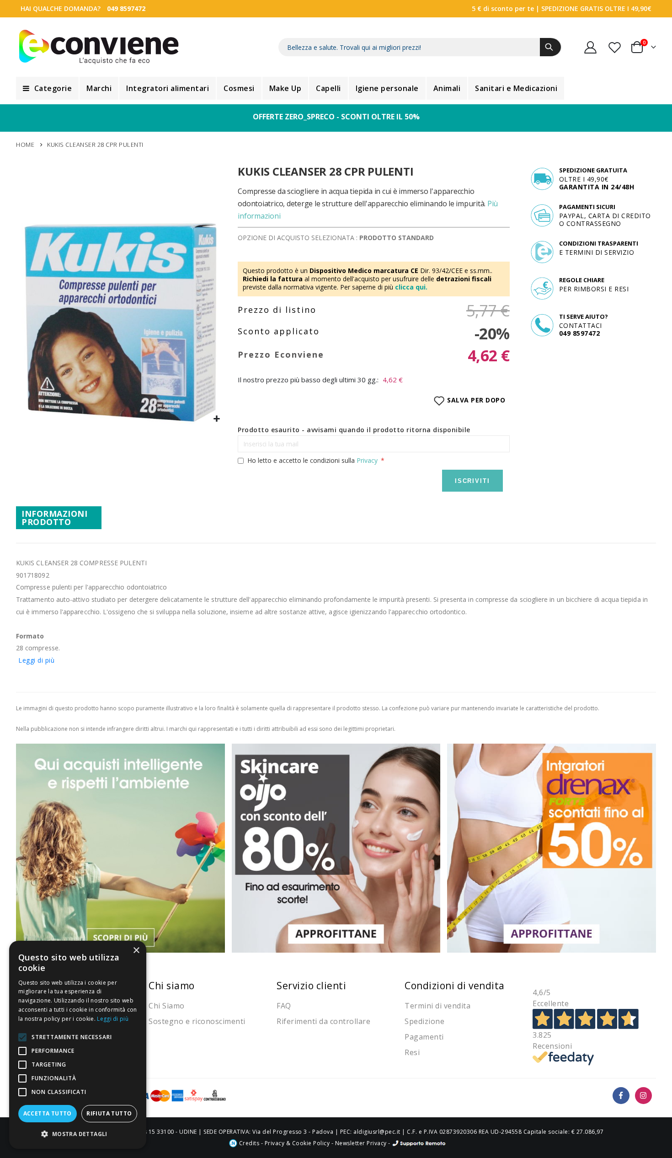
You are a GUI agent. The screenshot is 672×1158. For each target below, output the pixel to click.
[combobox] (420, 47)
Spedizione (424, 1021)
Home (25, 144)
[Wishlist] (615, 47)
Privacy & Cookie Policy (297, 1143)
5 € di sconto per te (503, 8)
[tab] (58, 517)
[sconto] (336, 847)
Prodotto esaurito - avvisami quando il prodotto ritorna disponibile (354, 429)
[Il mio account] (590, 47)
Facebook (621, 1095)
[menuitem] (47, 88)
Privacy (367, 460)
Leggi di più (36, 660)
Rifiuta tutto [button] (109, 1113)
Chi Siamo (167, 1006)
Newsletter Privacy (361, 1143)
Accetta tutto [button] (47, 1113)
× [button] (136, 950)
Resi (412, 1052)
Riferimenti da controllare (323, 1021)
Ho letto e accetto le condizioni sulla (312, 460)
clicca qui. (411, 287)
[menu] (336, 88)
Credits (248, 1143)
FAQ (284, 1006)
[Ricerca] (550, 47)
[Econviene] (99, 47)
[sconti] (551, 847)
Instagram (643, 1095)
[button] (217, 419)
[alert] (77, 1045)
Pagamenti (424, 1037)
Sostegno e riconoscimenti (197, 1021)
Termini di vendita (437, 1006)
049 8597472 (126, 8)
